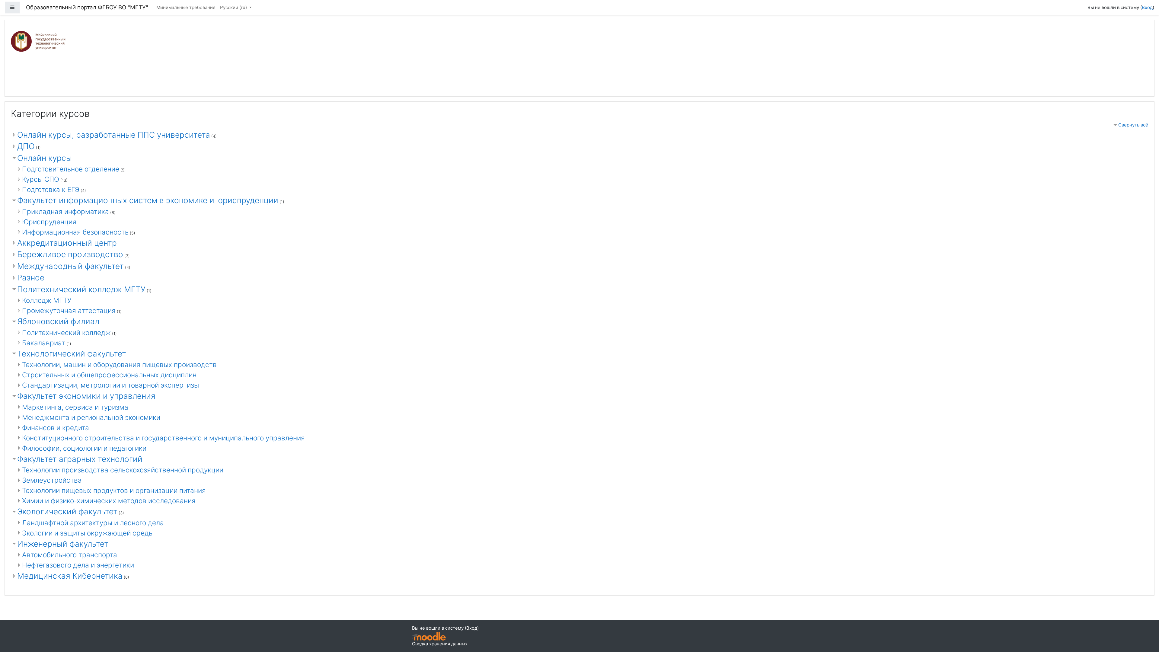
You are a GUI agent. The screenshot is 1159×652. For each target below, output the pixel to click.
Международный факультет (70, 266)
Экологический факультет (67, 511)
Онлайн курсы (44, 158)
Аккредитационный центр (67, 243)
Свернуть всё (1133, 125)
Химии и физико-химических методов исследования (109, 501)
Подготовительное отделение (70, 169)
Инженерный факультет (62, 543)
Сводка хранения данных (440, 644)
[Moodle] (429, 636)
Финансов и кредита (55, 427)
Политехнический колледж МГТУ (81, 289)
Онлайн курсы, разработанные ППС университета (113, 134)
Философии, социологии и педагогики (84, 448)
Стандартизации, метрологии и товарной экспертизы (110, 385)
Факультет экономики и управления (86, 396)
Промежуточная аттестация (69, 310)
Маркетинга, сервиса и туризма (75, 407)
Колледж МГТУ (47, 300)
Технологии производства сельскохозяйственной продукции (122, 470)
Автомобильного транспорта (69, 555)
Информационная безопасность (75, 232)
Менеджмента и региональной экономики (91, 417)
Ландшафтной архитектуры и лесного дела (93, 523)
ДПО (26, 146)
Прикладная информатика (65, 211)
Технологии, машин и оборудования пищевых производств (119, 364)
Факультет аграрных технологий (79, 459)
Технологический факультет (71, 353)
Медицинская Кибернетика (70, 575)
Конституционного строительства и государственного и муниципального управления (163, 438)
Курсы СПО (40, 179)
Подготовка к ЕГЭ (50, 189)
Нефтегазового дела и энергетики (78, 565)
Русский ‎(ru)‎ (234, 7)
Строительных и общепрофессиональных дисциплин (109, 375)
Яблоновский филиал (58, 321)
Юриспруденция (49, 222)
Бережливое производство (70, 254)
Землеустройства (52, 480)
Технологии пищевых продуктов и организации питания (114, 490)
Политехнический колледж (66, 332)
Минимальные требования (185, 7)
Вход (1147, 7)
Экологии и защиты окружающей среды (88, 533)
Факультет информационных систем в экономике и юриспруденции (147, 200)
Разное (30, 277)
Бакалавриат (43, 343)
